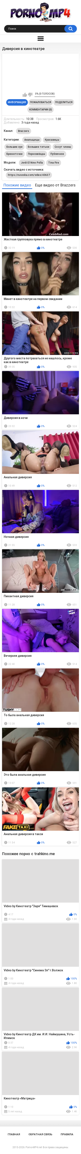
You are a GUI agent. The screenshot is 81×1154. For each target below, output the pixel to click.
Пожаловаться (40, 102)
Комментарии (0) (40, 109)
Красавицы (52, 139)
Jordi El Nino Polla (32, 162)
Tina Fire (53, 162)
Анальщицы (32, 139)
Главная (14, 1134)
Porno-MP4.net (34, 1147)
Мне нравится (25, 95)
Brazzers (23, 131)
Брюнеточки (14, 153)
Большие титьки (38, 146)
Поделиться (63, 102)
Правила (67, 1134)
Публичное (57, 153)
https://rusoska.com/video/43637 (29, 175)
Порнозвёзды (36, 153)
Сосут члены (63, 146)
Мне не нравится (30, 95)
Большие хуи (14, 146)
